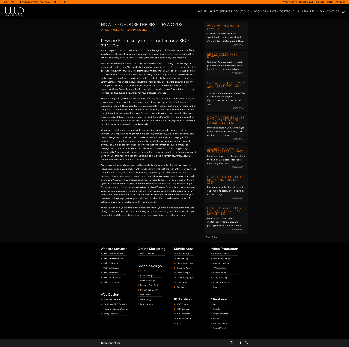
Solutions (242, 12)
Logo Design (145, 294)
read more (237, 44)
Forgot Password (220, 313)
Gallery (302, 12)
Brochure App (183, 253)
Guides (216, 318)
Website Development (113, 258)
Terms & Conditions (110, 343)
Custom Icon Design (149, 290)
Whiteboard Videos (222, 258)
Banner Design (147, 275)
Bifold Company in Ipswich (222, 56)
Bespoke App (183, 258)
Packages (261, 12)
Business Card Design (150, 285)
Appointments (290, 2)
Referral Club (306, 2)
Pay (322, 12)
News (314, 12)
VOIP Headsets (183, 313)
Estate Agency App (185, 263)
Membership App (185, 277)
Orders (329, 2)
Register (217, 309)
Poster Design (146, 304)
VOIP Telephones (184, 304)
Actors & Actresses (221, 282)
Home (202, 12)
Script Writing (219, 272)
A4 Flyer (143, 270)
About (213, 12)
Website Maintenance (113, 253)
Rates (274, 12)
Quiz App (181, 287)
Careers (320, 2)
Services (226, 12)
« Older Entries (211, 237)
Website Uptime (110, 272)
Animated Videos (221, 263)
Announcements (220, 323)
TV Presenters (219, 268)
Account (340, 2)
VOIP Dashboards (184, 318)
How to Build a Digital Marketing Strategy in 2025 (225, 180)
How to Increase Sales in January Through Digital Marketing (225, 120)
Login (215, 304)
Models (216, 287)
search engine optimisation (148, 211)
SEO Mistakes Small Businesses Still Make (225, 150)
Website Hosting (110, 263)
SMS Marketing (147, 253)
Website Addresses (112, 277)
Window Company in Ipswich (223, 28)
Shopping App (183, 268)
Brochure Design (147, 280)
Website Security (111, 282)
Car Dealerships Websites (115, 304)
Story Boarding (220, 277)
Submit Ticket (219, 328)
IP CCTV (180, 323)
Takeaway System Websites (115, 309)
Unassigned (140, 29)
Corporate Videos (221, 253)
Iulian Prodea (111, 29)
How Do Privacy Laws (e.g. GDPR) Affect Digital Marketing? (226, 211)
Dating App (182, 282)
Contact (332, 12)
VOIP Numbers (183, 309)
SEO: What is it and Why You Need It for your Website (225, 85)
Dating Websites (110, 313)
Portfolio (287, 12)
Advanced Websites (112, 299)
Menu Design (146, 299)
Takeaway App (183, 272)
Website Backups (111, 268)
